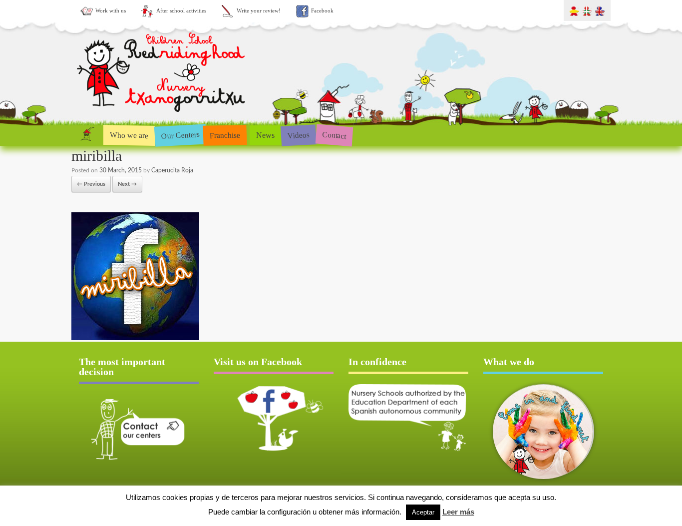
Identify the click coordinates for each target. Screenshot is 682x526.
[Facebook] (274, 418)
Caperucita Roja (172, 170)
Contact (334, 135)
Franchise (225, 134)
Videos (298, 134)
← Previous (91, 184)
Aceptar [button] (423, 512)
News (265, 135)
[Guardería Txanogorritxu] (162, 114)
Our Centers (180, 135)
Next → (127, 184)
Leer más (458, 512)
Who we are (129, 134)
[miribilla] (135, 338)
